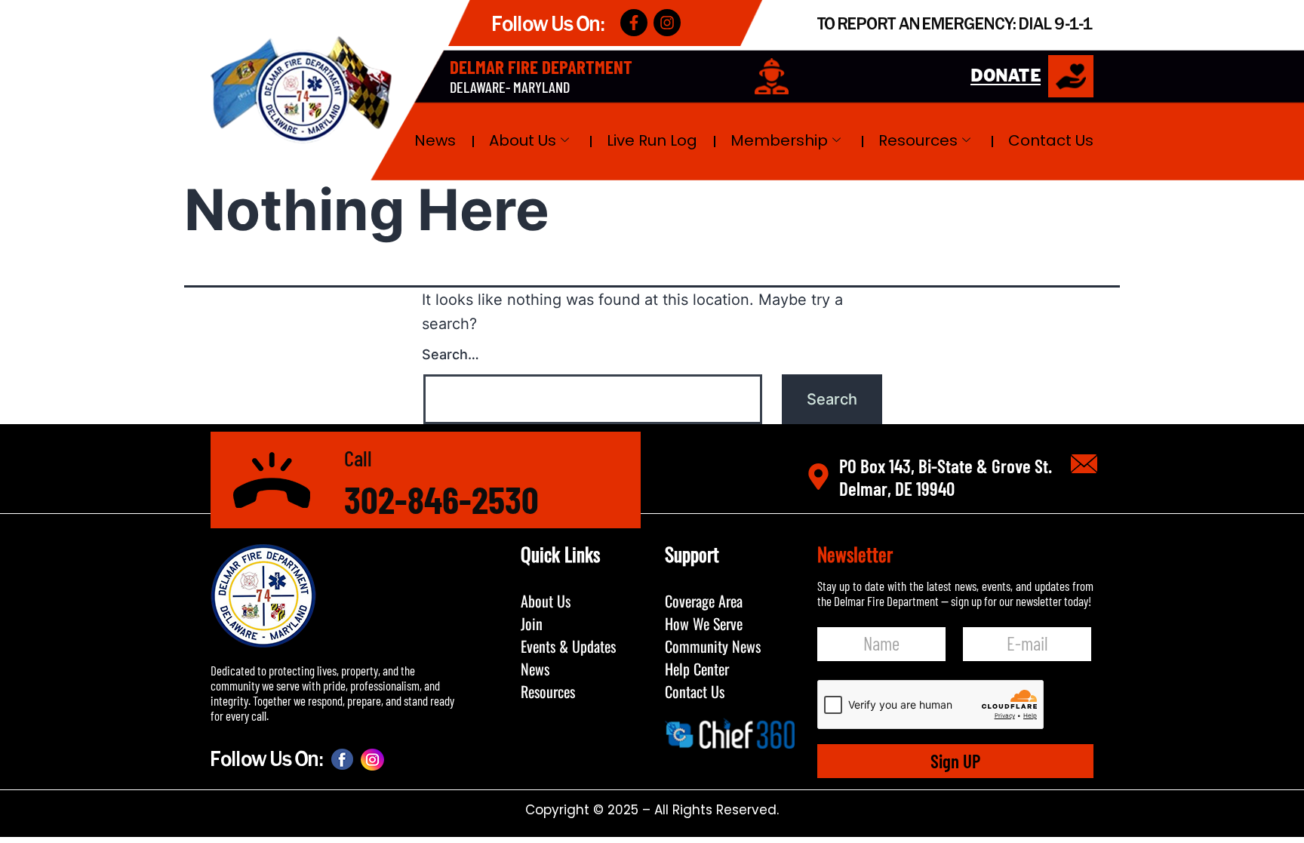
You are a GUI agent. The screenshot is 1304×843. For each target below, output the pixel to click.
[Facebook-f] (633, 22)
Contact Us (1050, 140)
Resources (918, 140)
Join (532, 623)
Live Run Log (652, 140)
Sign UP (955, 760)
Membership (779, 140)
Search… (450, 354)
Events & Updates (568, 646)
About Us (522, 140)
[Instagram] (667, 22)
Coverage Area (704, 600)
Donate (1005, 77)
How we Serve (704, 623)
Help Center (697, 668)
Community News (713, 646)
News (435, 140)
